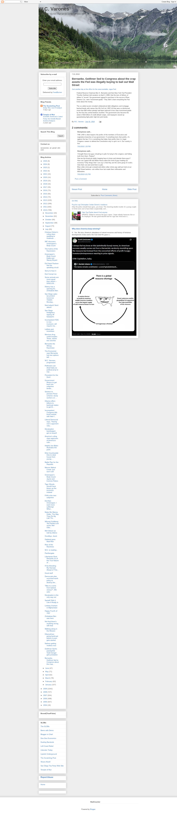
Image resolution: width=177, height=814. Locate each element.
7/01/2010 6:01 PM (84, 174)
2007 (45, 695)
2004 (45, 705)
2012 (45, 204)
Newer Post (77, 189)
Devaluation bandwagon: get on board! (51, 431)
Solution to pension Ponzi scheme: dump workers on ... (51, 395)
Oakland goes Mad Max (50, 540)
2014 (45, 197)
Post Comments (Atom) (109, 195)
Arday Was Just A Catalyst (52, 108)
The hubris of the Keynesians (51, 250)
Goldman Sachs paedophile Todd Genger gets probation (51, 652)
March (48, 678)
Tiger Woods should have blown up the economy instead (50, 488)
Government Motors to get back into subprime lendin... (51, 384)
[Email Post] (99, 122)
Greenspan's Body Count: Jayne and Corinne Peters (51, 478)
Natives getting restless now (50, 644)
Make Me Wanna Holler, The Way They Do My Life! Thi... (52, 515)
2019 (45, 181)
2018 (45, 184)
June (47, 668)
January (48, 685)
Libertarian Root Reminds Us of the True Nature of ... (52, 560)
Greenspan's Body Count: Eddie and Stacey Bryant (51, 257)
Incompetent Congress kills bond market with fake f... (51, 413)
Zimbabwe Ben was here (50, 617)
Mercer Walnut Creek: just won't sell (50, 470)
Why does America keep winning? (86, 229)
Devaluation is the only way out (51, 596)
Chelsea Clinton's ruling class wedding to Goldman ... (51, 235)
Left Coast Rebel (47, 746)
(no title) (75, 201)
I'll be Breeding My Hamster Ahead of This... (52, 568)
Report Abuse (47, 777)
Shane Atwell (45, 762)
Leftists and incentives (49, 330)
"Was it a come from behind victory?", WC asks (51, 589)
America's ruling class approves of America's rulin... (51, 439)
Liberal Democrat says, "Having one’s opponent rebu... (51, 423)
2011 (45, 207)
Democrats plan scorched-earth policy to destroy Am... (51, 579)
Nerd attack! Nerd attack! (51, 306)
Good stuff (49, 573)
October (48, 219)
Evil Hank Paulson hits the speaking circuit (52, 265)
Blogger (92, 809)
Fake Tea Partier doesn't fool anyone (94, 212)
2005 (45, 702)
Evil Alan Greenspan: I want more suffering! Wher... (51, 505)
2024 (45, 164)
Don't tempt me (50, 274)
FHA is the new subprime (50, 496)
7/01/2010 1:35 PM (84, 146)
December (49, 213)
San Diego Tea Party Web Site (52, 766)
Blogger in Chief (47, 734)
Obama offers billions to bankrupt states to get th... (51, 404)
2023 (45, 167)
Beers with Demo (47, 730)
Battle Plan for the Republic (51, 463)
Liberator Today (46, 750)
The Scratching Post (51, 106)
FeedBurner (57, 92)
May (47, 671)
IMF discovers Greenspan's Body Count (50, 244)
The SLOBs (45, 726)
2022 (45, 171)
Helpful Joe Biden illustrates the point (51, 448)
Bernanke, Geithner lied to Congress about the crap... (52, 661)
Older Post (131, 189)
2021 (45, 174)
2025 (45, 161)
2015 (45, 194)
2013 (45, 200)
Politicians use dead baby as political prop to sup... (51, 369)
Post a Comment (81, 179)
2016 (45, 190)
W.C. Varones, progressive (50, 361)
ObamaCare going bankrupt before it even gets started (51, 637)
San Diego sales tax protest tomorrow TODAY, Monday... (51, 298)
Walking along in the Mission (51, 630)
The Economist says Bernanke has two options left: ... (52, 354)
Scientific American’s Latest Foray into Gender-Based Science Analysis (53, 119)
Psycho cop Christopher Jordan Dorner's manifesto (89, 205)
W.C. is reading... (51, 550)
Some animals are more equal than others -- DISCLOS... (52, 280)
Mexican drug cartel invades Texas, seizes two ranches (51, 337)
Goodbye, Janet (51, 536)
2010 (45, 210)
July (47, 229)
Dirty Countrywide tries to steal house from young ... (51, 456)
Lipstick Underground (49, 754)
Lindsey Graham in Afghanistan (51, 607)
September (49, 223)
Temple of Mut (49, 115)
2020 (45, 177)
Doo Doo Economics (48, 738)
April (47, 675)
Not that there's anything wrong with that (51, 624)
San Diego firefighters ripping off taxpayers (50, 313)
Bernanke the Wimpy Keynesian (50, 346)
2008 (45, 692)
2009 (45, 689)
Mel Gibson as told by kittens (51, 532)
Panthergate (49, 553)
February (49, 681)
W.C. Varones (54, 9)
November (49, 216)
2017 (45, 187)
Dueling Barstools (47, 742)
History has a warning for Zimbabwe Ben (51, 289)
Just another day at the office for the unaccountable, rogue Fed (94, 89)
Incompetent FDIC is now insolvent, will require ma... (52, 323)
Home (104, 189)
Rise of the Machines (49, 546)
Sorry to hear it (50, 271)
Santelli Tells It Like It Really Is (51, 601)
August (48, 226)
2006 (45, 698)
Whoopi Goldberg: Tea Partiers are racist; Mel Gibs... (52, 524)
